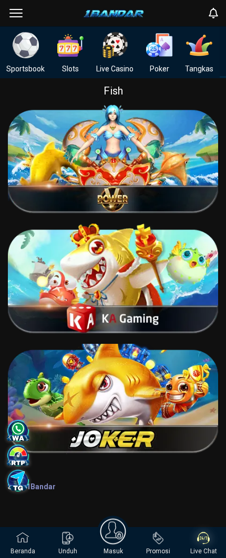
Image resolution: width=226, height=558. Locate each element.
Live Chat (203, 551)
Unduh (67, 551)
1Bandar (41, 486)
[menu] (16, 13)
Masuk (113, 551)
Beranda (23, 551)
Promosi (158, 551)
